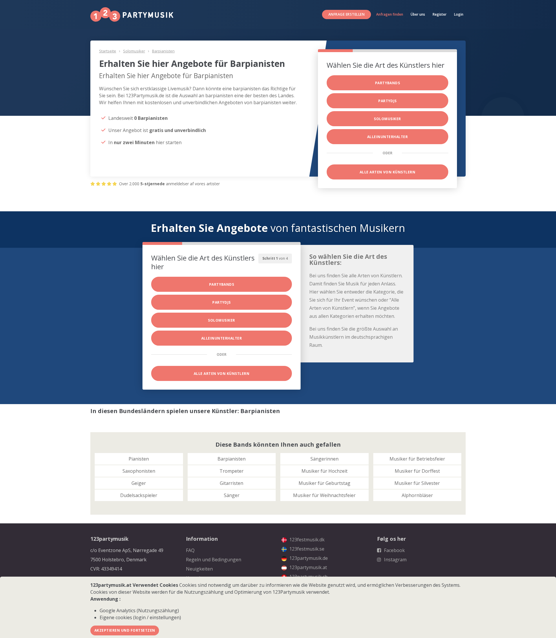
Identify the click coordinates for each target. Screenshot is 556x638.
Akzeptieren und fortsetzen (124, 630)
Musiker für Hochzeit (324, 471)
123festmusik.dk (306, 539)
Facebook (394, 550)
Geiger (138, 483)
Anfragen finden (389, 14)
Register (440, 14)
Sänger (231, 495)
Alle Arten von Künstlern (388, 172)
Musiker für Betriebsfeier (417, 459)
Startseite (107, 51)
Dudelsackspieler (138, 495)
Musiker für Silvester (417, 483)
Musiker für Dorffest (417, 471)
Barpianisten (163, 51)
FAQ (190, 550)
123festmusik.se (306, 549)
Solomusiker (134, 51)
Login (458, 14)
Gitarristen (231, 483)
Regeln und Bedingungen (213, 559)
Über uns (418, 14)
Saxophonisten (138, 471)
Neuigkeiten (199, 569)
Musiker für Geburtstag (324, 483)
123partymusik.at (307, 567)
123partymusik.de (308, 558)
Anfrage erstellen (346, 14)
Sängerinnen (324, 459)
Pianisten (139, 459)
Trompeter (232, 471)
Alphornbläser (417, 495)
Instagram (395, 559)
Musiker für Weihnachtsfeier (324, 495)
